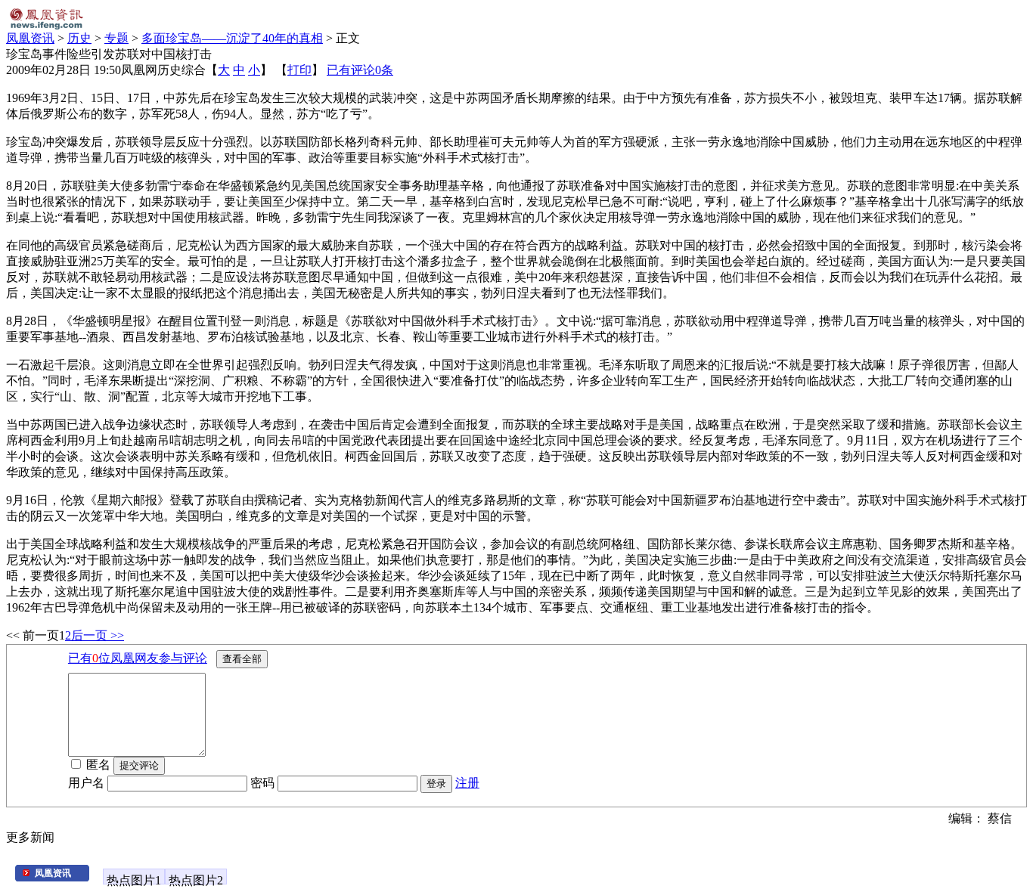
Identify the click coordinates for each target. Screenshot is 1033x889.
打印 (299, 70)
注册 (467, 782)
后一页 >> (97, 635)
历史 (79, 38)
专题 (116, 38)
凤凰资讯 (30, 38)
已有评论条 (360, 70)
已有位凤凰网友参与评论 (137, 658)
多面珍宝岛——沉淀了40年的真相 (232, 38)
